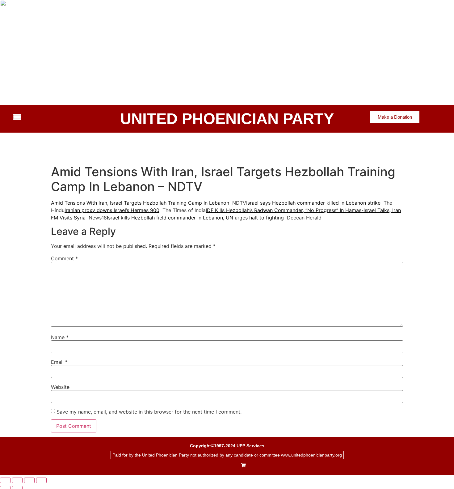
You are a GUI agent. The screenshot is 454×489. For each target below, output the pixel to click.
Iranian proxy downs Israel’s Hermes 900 (112, 210)
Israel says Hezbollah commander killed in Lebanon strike (313, 203)
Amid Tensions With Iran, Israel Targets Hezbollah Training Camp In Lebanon (140, 203)
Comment (64, 258)
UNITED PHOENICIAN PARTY (227, 118)
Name (60, 337)
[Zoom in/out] (5, 480)
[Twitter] (222, 466)
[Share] (29, 480)
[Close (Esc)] (41, 480)
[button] (61, 117)
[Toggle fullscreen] (17, 480)
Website (60, 387)
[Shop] (243, 466)
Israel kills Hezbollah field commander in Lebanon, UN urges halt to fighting (195, 218)
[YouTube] (233, 466)
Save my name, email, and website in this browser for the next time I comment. (149, 411)
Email (59, 361)
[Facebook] (211, 466)
